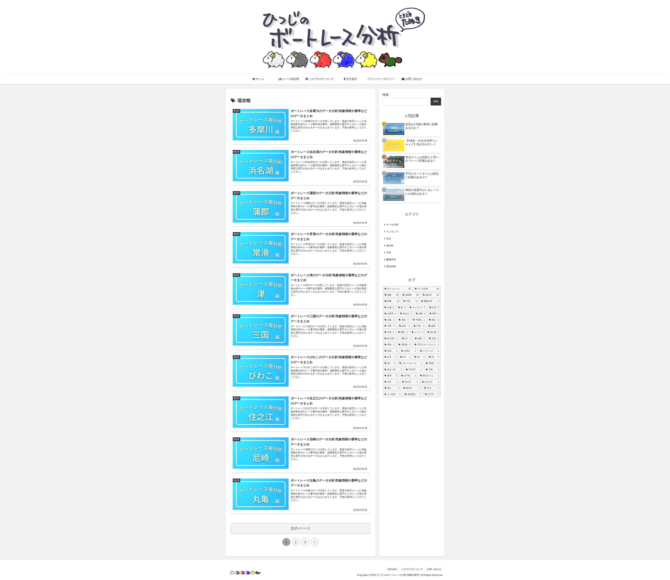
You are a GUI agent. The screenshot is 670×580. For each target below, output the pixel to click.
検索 (385, 94)
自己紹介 (392, 569)
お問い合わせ (434, 569)
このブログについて (412, 569)
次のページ (300, 528)
